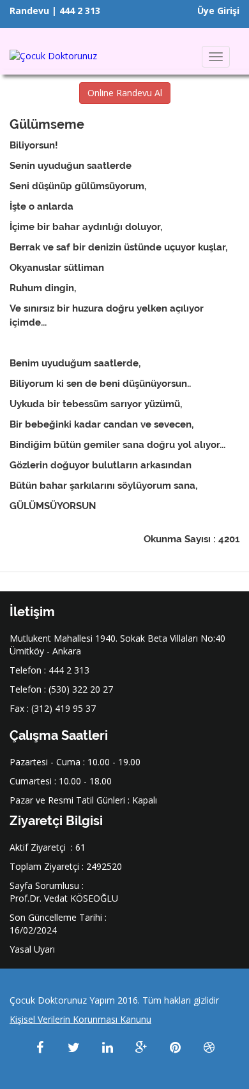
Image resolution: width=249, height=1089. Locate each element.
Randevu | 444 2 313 (55, 10)
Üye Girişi (218, 10)
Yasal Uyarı (32, 949)
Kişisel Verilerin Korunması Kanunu (80, 1019)
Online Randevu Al (124, 93)
